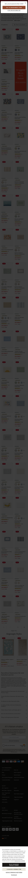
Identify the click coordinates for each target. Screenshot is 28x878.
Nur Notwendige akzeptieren (14, 872)
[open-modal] (25, 3)
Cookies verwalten (14, 869)
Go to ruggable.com (14, 7)
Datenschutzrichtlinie (20, 860)
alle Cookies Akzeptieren (14, 864)
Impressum (14, 875)
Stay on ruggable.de (14, 10)
